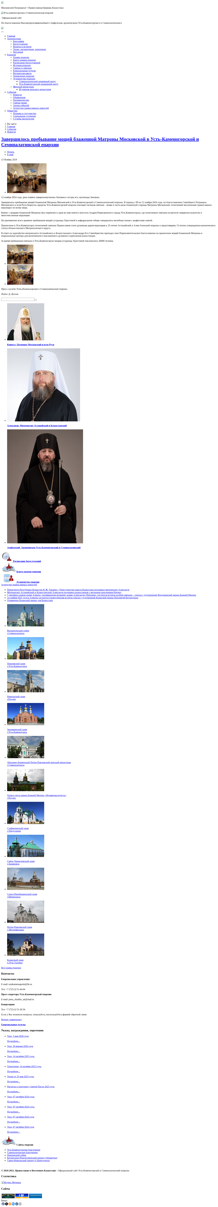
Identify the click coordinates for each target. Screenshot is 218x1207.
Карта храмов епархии (24, 60)
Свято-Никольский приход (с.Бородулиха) (28, 1160)
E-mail (10, 154)
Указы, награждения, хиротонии (29, 49)
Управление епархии (23, 76)
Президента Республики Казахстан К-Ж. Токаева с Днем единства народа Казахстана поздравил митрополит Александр (68, 589)
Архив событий (21, 105)
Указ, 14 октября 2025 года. (21, 1056)
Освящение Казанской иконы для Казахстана (30, 600)
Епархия (11, 54)
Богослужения (20, 44)
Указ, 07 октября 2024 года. (21, 1096)
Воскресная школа (22, 73)
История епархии (22, 65)
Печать (10, 152)
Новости (17, 94)
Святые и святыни (22, 68)
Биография (18, 41)
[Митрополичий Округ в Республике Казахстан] (8, 1197)
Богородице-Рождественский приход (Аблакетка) (32, 1158)
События (11, 92)
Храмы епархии (21, 57)
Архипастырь (14, 38)
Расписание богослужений (26, 62)
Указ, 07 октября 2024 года (20, 1117)
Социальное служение (24, 116)
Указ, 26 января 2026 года (20, 1046)
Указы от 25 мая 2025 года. (20, 1076)
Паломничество (21, 100)
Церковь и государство (24, 113)
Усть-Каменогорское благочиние (23, 1150)
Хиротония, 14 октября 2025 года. (24, 1066)
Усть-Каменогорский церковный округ (38, 84)
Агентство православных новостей (31, 108)
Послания (18, 52)
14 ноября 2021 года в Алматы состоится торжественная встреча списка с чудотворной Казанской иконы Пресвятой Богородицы (72, 597)
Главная (11, 36)
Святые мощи (20, 102)
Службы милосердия (23, 119)
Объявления (19, 97)
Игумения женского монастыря (35, 89)
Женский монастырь (23, 86)
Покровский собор (16, 1155)
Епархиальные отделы (24, 70)
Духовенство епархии (24, 78)
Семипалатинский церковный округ (37, 81)
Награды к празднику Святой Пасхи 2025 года (30, 1086)
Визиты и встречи (22, 46)
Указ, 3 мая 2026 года (18, 1036)
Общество (12, 110)
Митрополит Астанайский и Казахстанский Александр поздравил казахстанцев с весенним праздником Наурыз (64, 592)
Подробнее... (13, 1041)
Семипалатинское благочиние (22, 1152)
